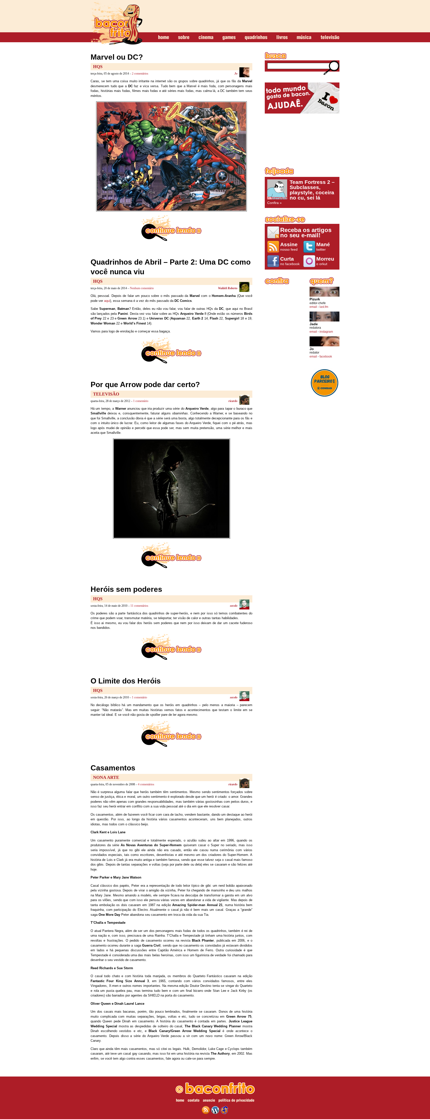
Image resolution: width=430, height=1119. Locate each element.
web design (224, 1110)
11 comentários (139, 605)
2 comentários (140, 73)
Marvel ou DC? (117, 57)
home (163, 37)
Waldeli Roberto (227, 288)
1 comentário (140, 401)
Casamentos (113, 768)
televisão (330, 37)
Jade (314, 324)
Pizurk (315, 299)
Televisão (106, 394)
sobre (183, 37)
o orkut (325, 261)
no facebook (290, 261)
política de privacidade (236, 1101)
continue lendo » (171, 228)
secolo (233, 605)
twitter (323, 246)
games (229, 37)
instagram (326, 331)
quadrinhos (256, 37)
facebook (326, 356)
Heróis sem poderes (126, 589)
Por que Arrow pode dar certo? (145, 384)
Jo (235, 73)
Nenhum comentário (142, 288)
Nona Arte (106, 777)
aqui (107, 301)
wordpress (215, 1110)
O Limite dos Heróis (126, 681)
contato (193, 1101)
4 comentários (146, 784)
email (313, 307)
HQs (98, 66)
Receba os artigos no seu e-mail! (305, 232)
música (304, 37)
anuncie (209, 1101)
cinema (206, 37)
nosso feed (289, 246)
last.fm (324, 307)
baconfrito (116, 23)
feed (206, 1110)
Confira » (301, 192)
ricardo (232, 401)
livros (282, 37)
